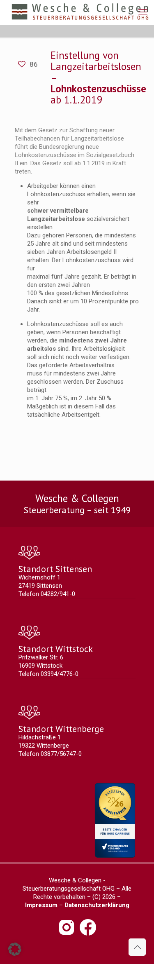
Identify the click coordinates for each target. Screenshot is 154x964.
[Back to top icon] (137, 947)
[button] (15, 949)
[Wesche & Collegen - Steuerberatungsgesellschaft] (80, 12)
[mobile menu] (143, 12)
